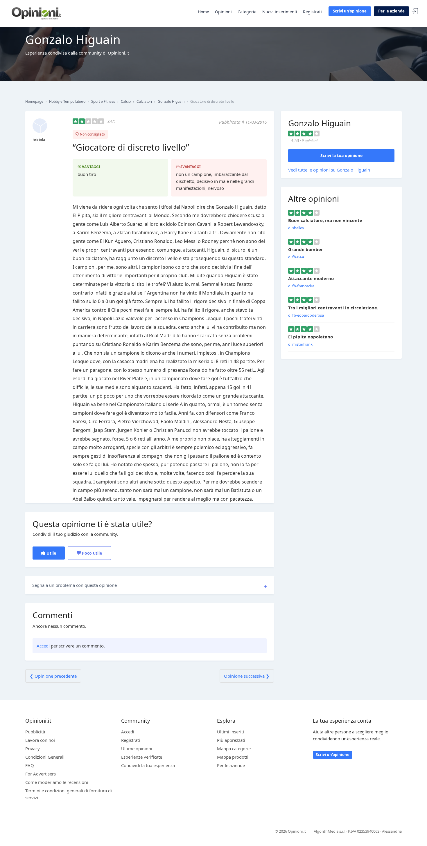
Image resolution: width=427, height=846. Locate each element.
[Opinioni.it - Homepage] (36, 13)
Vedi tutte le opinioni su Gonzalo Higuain (329, 170)
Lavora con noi (40, 740)
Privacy (32, 748)
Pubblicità (35, 732)
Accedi (415, 11)
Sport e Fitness (103, 101)
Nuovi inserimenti (279, 12)
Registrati (312, 12)
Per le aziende (391, 11)
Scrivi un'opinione (350, 11)
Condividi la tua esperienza (148, 765)
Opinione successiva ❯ (247, 676)
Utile (50, 553)
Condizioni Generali (44, 757)
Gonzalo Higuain (171, 101)
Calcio (126, 101)
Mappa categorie (234, 748)
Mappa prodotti (232, 757)
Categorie (247, 12)
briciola (39, 139)
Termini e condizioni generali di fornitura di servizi (68, 794)
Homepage (34, 101)
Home (203, 12)
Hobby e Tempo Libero (67, 101)
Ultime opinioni (136, 748)
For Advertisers (40, 774)
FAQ (29, 765)
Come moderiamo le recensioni (56, 782)
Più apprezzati (231, 740)
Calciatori (144, 101)
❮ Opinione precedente (53, 676)
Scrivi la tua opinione (341, 155)
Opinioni (223, 12)
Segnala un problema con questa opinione (74, 585)
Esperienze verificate (141, 757)
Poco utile (91, 553)
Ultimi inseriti (230, 732)
